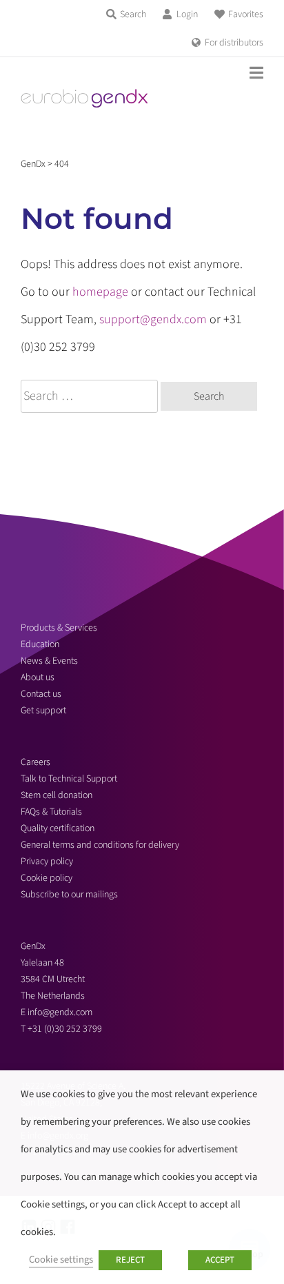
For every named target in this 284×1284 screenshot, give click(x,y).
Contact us (41, 694)
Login (187, 14)
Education (40, 644)
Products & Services (59, 628)
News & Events (49, 661)
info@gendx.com (60, 1012)
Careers (35, 762)
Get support (43, 710)
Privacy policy (47, 861)
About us (37, 677)
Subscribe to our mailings (69, 894)
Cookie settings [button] (61, 1259)
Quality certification (57, 828)
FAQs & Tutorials (51, 812)
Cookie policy (46, 878)
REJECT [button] (130, 1260)
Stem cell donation (56, 795)
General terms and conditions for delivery (100, 845)
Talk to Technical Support (69, 779)
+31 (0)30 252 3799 (66, 1029)
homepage (100, 291)
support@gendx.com (153, 319)
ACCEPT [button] (219, 1260)
